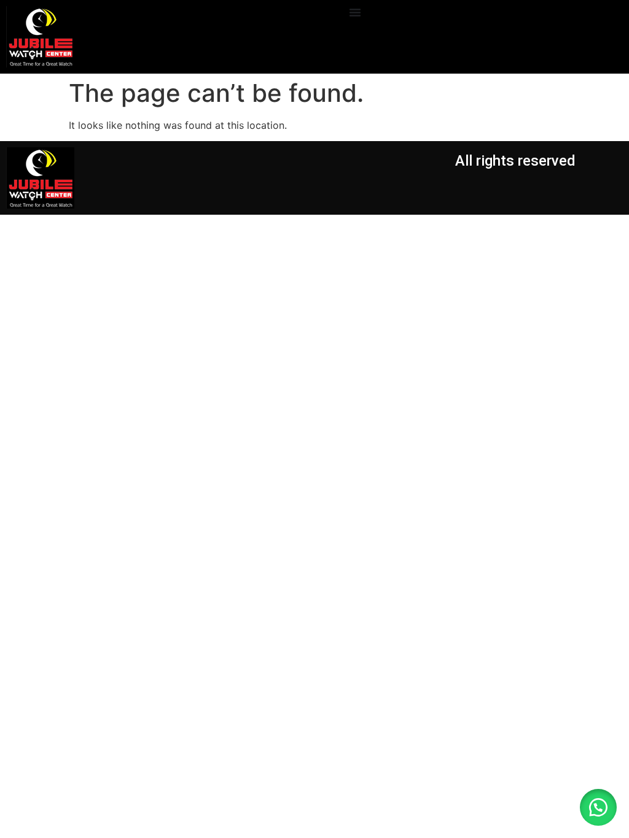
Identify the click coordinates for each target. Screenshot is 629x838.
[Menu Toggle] (355, 12)
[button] (598, 807)
